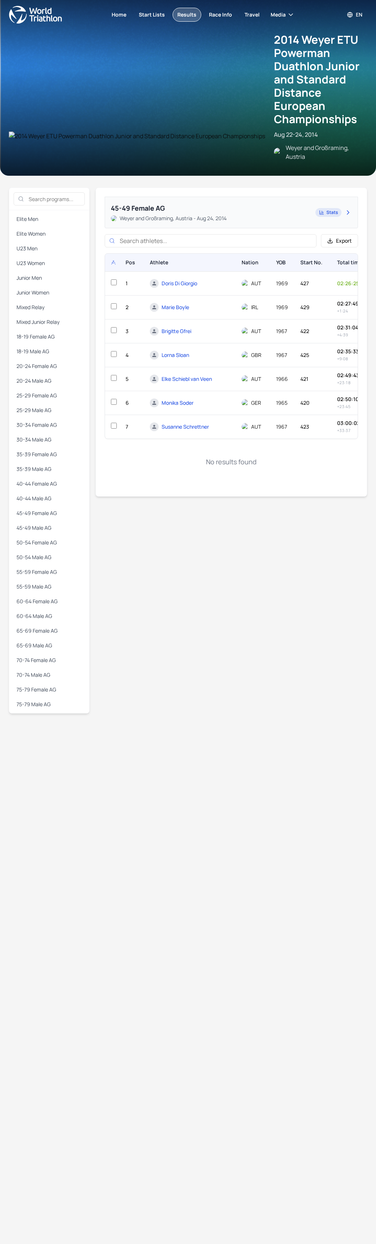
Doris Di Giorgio (179, 283)
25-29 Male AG (34, 410)
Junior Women (33, 292)
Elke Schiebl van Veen (187, 378)
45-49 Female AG (37, 513)
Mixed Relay (30, 307)
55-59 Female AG (37, 571)
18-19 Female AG (36, 336)
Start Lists (152, 14)
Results (186, 14)
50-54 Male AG (34, 557)
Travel (252, 14)
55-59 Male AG (34, 586)
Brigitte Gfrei (176, 331)
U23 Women (31, 263)
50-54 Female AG (37, 542)
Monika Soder (178, 402)
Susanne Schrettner (185, 426)
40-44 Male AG (34, 498)
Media (278, 14)
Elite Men (27, 218)
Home (119, 14)
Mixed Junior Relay (38, 321)
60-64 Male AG (34, 615)
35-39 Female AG (37, 454)
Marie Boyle (175, 307)
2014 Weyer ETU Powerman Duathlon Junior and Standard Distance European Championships (316, 79)
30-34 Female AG (37, 424)
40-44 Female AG (37, 483)
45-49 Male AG (34, 527)
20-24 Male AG (34, 380)
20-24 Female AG (37, 365)
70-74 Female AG (36, 660)
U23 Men (27, 248)
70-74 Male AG (33, 674)
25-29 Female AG (37, 395)
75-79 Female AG (36, 689)
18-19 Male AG (33, 351)
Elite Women (31, 233)
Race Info (220, 14)
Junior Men (29, 277)
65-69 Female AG (37, 630)
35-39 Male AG (34, 468)
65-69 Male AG (34, 645)
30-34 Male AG (34, 439)
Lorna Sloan (175, 354)
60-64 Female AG (37, 601)
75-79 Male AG (34, 704)
